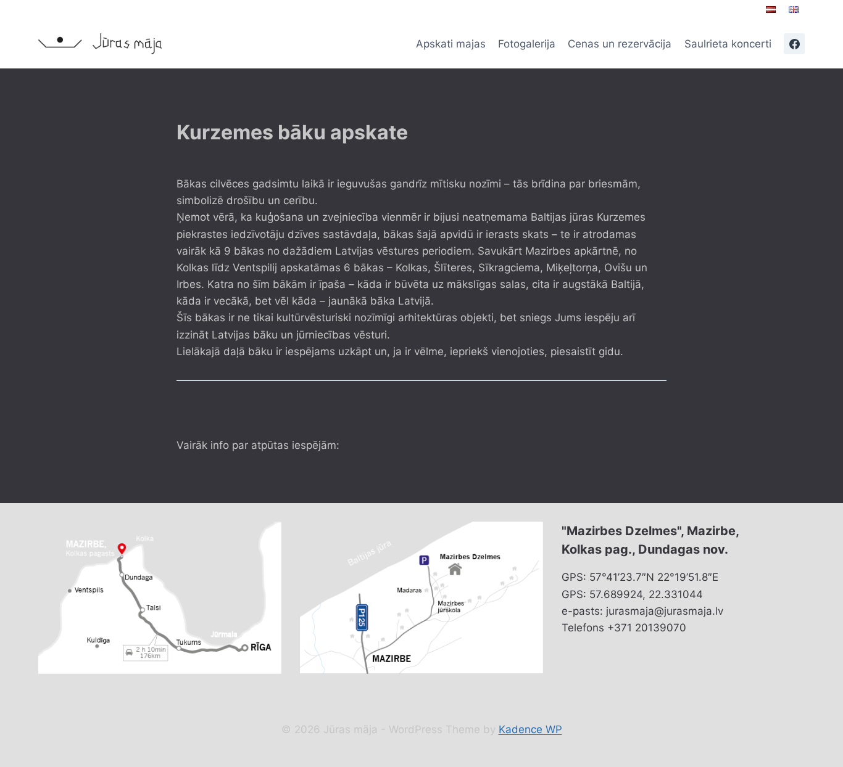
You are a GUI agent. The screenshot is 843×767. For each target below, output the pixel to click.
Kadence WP (530, 729)
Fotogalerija (526, 44)
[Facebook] (794, 43)
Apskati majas (451, 44)
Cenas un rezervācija (619, 44)
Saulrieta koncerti (727, 44)
